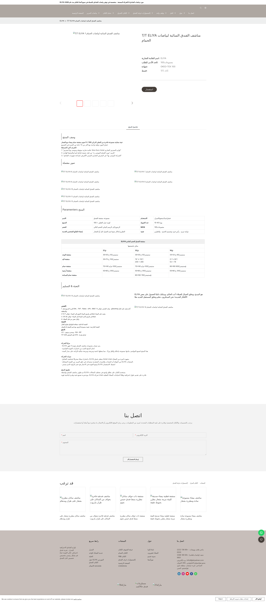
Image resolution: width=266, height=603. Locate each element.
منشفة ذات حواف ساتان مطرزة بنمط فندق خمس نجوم (132, 517)
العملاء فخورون (153, 553)
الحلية (91, 556)
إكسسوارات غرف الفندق (126, 560)
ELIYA (62, 21)
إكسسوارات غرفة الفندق (180, 483)
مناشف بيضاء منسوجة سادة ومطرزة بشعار (191, 517)
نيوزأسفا (150, 560)
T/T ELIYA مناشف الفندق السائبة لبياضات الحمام (84, 21)
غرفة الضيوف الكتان (125, 550)
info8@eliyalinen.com (195, 560)
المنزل (91, 550)
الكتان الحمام (122, 553)
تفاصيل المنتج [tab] (133, 127)
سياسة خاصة (77, 599)
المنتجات (202, 483)
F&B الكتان (122, 556)
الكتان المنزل (194, 483)
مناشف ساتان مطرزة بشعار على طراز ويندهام (72, 517)
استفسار (149, 89)
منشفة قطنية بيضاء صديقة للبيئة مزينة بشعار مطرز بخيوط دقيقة (162, 517)
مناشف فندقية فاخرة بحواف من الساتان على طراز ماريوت (102, 517)
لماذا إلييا (151, 550)
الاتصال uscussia (95, 566)
